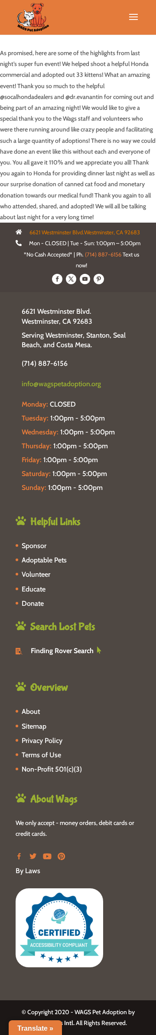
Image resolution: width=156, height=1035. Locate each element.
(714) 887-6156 (103, 254)
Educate (34, 589)
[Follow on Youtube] (85, 279)
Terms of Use (41, 755)
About (31, 711)
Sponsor (34, 546)
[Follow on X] (71, 279)
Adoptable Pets (44, 560)
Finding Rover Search (62, 651)
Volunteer (36, 574)
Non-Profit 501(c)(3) (52, 769)
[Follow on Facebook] (57, 279)
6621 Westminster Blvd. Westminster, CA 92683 (57, 316)
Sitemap (34, 726)
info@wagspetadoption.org (61, 384)
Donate (33, 603)
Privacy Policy (42, 740)
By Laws (28, 871)
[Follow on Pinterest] (99, 279)
